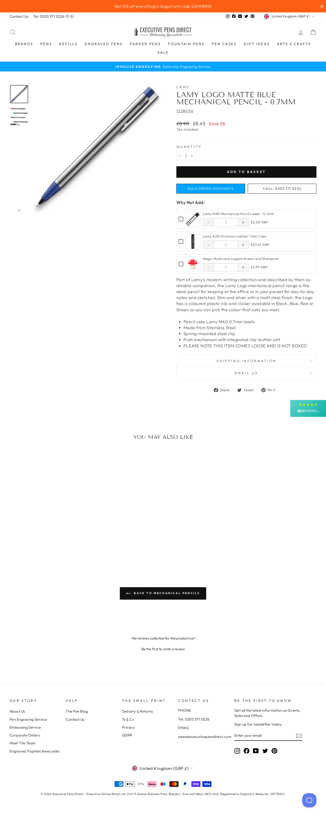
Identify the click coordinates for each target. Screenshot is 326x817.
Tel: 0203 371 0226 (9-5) (53, 16)
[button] (163, 648)
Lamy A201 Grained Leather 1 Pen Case (234, 236)
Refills (68, 44)
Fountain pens (186, 44)
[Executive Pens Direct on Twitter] (265, 751)
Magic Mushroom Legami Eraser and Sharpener (241, 259)
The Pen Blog (77, 711)
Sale (163, 52)
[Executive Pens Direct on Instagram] (237, 751)
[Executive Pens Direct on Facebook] (246, 751)
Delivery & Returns (137, 711)
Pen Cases (224, 44)
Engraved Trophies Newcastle (34, 751)
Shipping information (246, 361)
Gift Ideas (257, 44)
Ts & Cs (128, 719)
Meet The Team (23, 743)
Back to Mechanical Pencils (166, 593)
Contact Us (19, 16)
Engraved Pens (104, 44)
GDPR (127, 735)
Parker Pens (145, 44)
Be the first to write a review (163, 649)
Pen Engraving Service (28, 719)
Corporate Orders (25, 735)
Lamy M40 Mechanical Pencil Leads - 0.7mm (238, 214)
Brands (24, 44)
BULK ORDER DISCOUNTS (211, 188)
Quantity (189, 147)
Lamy (183, 87)
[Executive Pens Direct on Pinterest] (274, 751)
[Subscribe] (299, 735)
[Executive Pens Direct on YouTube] (256, 751)
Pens (46, 44)
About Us (17, 711)
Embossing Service (25, 727)
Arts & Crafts (294, 44)
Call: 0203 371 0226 (282, 188)
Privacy (128, 727)
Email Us (246, 373)
